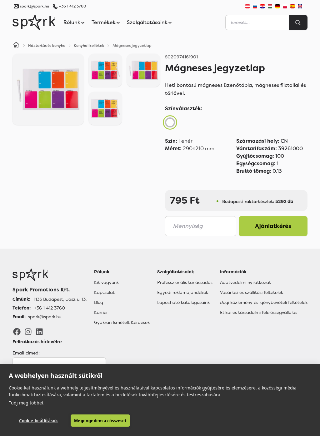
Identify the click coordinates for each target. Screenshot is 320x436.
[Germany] (277, 6)
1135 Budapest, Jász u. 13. (60, 299)
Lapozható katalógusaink (183, 302)
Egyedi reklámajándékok (182, 292)
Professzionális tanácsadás (184, 282)
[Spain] (292, 6)
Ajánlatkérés (273, 226)
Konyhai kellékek (89, 45)
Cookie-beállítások (38, 421)
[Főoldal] (49, 275)
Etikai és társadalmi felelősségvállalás (258, 312)
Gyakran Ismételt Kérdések (122, 322)
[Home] (16, 45)
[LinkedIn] (39, 331)
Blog (98, 302)
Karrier (101, 312)
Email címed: (26, 353)
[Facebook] (16, 331)
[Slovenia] (255, 6)
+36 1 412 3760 (72, 6)
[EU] (303, 6)
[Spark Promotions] (34, 22)
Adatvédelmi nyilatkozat (245, 282)
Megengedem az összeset (100, 421)
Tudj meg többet (26, 403)
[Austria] (247, 6)
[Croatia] (262, 6)
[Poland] (285, 6)
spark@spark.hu (44, 317)
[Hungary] (270, 6)
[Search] (298, 22)
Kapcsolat (104, 292)
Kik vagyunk (106, 282)
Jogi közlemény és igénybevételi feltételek (264, 302)
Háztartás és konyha (47, 45)
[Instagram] (28, 331)
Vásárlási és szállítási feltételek (251, 292)
